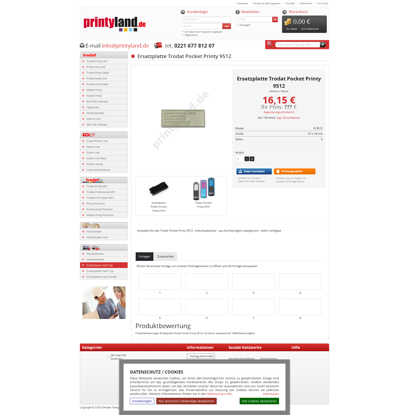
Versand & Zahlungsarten (267, 3)
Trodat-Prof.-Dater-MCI (100, 197)
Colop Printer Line (97, 141)
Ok (275, 19)
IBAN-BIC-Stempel (97, 101)
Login (227, 26)
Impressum (271, 394)
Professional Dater (97, 84)
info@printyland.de (125, 45)
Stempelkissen (95, 253)
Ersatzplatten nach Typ (100, 271)
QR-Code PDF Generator (118, 357)
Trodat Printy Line (96, 61)
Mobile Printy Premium (100, 215)
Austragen (245, 24)
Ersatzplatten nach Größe (101, 276)
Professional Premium (99, 209)
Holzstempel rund (97, 237)
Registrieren (191, 35)
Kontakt (290, 3)
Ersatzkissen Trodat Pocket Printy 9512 (159, 206)
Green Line (92, 152)
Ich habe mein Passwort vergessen (203, 31)
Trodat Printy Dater (97, 72)
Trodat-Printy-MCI (96, 186)
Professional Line (96, 78)
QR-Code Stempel (96, 124)
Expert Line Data (96, 158)
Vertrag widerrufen (201, 356)
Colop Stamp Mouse (98, 169)
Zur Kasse (292, 28)
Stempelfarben (95, 259)
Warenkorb (306, 3)
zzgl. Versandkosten (288, 117)
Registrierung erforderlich (279, 112)
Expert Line (93, 146)
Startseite (243, 3)
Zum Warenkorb (310, 28)
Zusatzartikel (165, 256)
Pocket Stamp (94, 164)
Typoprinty (92, 107)
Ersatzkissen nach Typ (99, 265)
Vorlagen (144, 256)
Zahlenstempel (95, 113)
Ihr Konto (323, 3)
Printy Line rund (95, 67)
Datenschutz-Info (219, 394)
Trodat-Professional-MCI (100, 192)
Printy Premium (95, 203)
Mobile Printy (94, 90)
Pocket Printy (94, 95)
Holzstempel (93, 231)
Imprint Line (93, 118)
